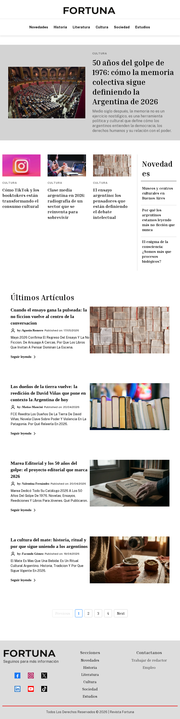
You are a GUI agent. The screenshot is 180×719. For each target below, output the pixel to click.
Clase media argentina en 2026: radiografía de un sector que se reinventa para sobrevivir (66, 203)
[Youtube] (31, 689)
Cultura (90, 681)
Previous (62, 613)
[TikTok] (44, 689)
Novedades (90, 660)
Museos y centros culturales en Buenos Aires (157, 193)
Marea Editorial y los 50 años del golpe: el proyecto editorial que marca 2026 (49, 470)
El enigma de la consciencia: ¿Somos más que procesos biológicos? (156, 251)
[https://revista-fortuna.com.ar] (89, 10)
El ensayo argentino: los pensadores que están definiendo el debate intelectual (110, 203)
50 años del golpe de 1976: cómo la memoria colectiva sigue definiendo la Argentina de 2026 (133, 82)
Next (121, 613)
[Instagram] (31, 675)
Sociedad (90, 689)
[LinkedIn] (17, 689)
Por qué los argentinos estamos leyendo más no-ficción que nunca (158, 220)
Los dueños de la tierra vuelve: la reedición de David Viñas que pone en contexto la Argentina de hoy (48, 393)
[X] (44, 675)
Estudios (90, 696)
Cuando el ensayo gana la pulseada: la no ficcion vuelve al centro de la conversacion (49, 316)
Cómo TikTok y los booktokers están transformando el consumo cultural (20, 198)
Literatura (90, 674)
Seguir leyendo (21, 357)
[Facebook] (17, 675)
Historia (90, 667)
